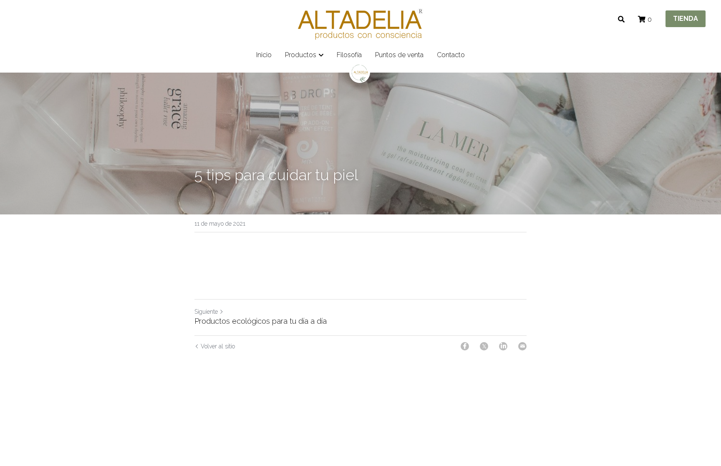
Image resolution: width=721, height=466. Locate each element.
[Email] (522, 346)
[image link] (360, 23)
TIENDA (685, 19)
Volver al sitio (218, 346)
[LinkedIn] (503, 346)
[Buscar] (621, 19)
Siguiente (206, 311)
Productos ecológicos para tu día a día (260, 321)
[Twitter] (484, 346)
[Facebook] (465, 346)
